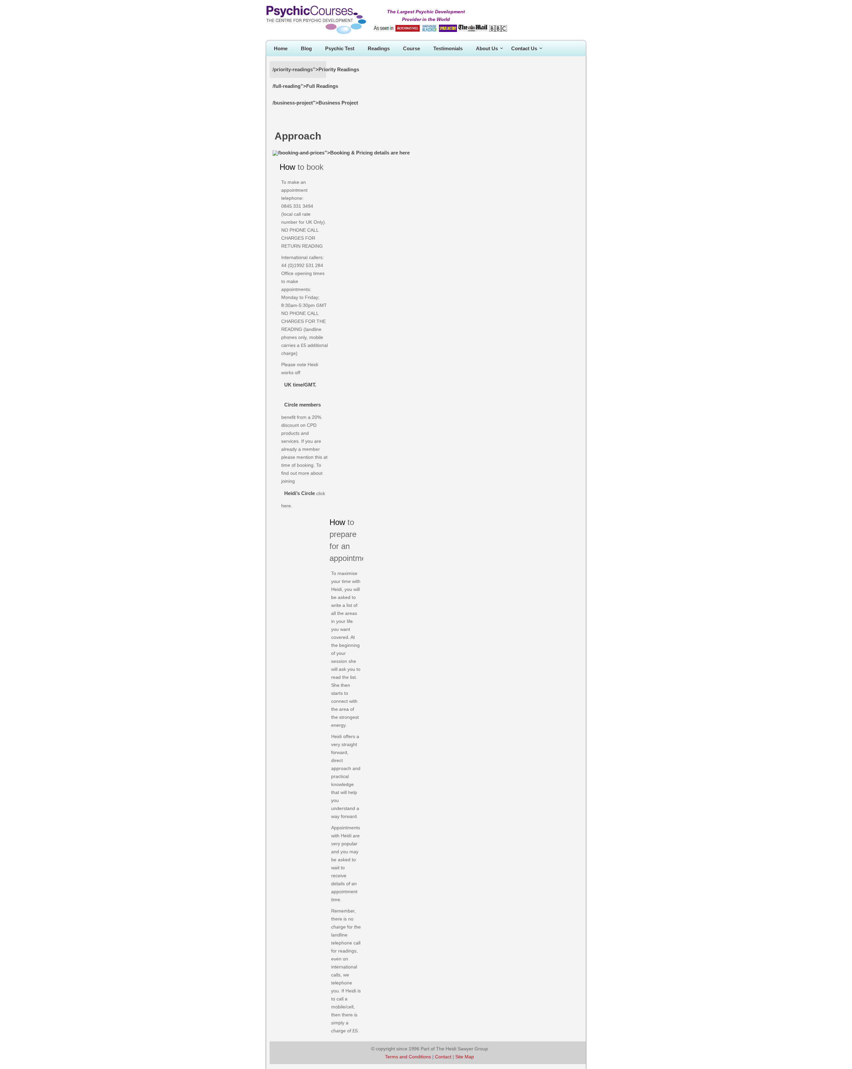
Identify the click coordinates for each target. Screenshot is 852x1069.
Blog (306, 48)
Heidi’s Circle (299, 493)
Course (411, 48)
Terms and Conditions (408, 1056)
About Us (487, 48)
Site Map (464, 1056)
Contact (443, 1056)
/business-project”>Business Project (315, 103)
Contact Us (524, 48)
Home (281, 48)
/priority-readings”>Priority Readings (316, 69)
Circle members (302, 404)
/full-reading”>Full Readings (305, 86)
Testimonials (448, 48)
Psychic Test (339, 48)
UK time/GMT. (300, 385)
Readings (379, 48)
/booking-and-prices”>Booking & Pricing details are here (344, 152)
